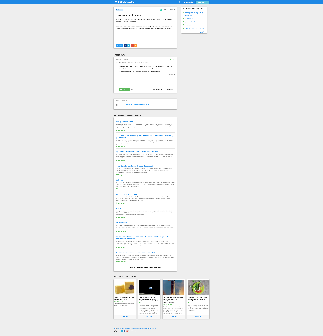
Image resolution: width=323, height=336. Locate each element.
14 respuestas (121, 175)
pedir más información (141, 105)
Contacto (133, 328)
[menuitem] (125, 45)
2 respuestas (121, 189)
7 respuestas (121, 231)
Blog (129, 328)
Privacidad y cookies (151, 328)
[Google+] (127, 331)
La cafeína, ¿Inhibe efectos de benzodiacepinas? (134, 166)
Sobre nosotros (120, 328)
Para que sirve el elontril (125, 122)
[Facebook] (124, 331)
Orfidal (118, 208)
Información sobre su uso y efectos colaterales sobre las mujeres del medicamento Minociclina (142, 238)
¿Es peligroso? (121, 223)
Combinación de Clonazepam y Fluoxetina (195, 28)
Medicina (118, 10)
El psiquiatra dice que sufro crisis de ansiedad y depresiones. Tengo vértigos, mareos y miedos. (195, 14)
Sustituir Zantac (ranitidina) (126, 194)
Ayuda (126, 328)
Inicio (115, 328)
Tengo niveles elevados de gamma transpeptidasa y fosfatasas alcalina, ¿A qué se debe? (145, 137)
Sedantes (119, 180)
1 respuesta (121, 130)
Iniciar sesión (188, 2)
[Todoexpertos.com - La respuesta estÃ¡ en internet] (126, 2)
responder (129, 105)
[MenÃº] (116, 2)
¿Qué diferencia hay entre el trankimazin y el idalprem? (137, 152)
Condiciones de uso (141, 328)
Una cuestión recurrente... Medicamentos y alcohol (135, 253)
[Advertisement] (145, 36)
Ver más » (202, 32)
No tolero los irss (189, 18)
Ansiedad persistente (190, 25)
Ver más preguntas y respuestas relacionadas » (145, 267)
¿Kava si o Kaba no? (190, 22)
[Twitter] (122, 331)
